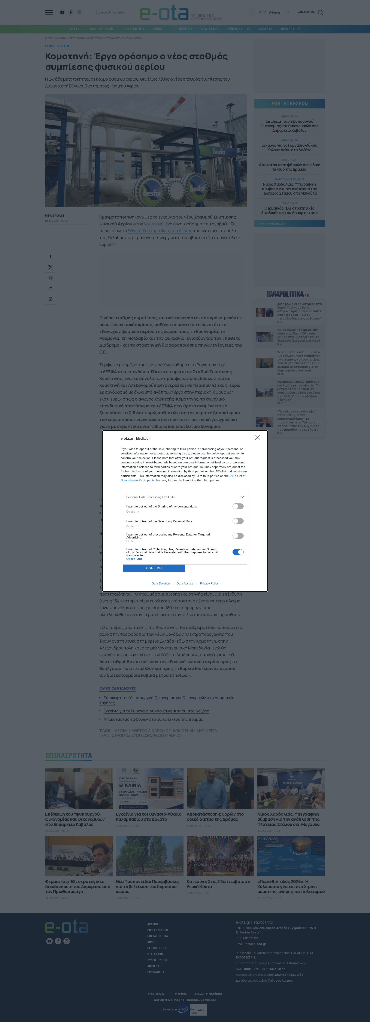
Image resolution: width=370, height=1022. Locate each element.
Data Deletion (161, 583)
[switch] (238, 506)
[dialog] (185, 511)
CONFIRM (154, 568)
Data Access (185, 583)
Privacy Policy (209, 583)
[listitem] (185, 497)
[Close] (259, 439)
